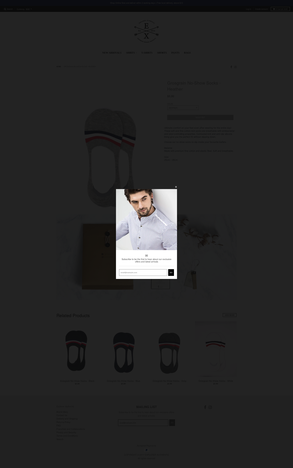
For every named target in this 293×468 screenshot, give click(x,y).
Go (171, 272)
